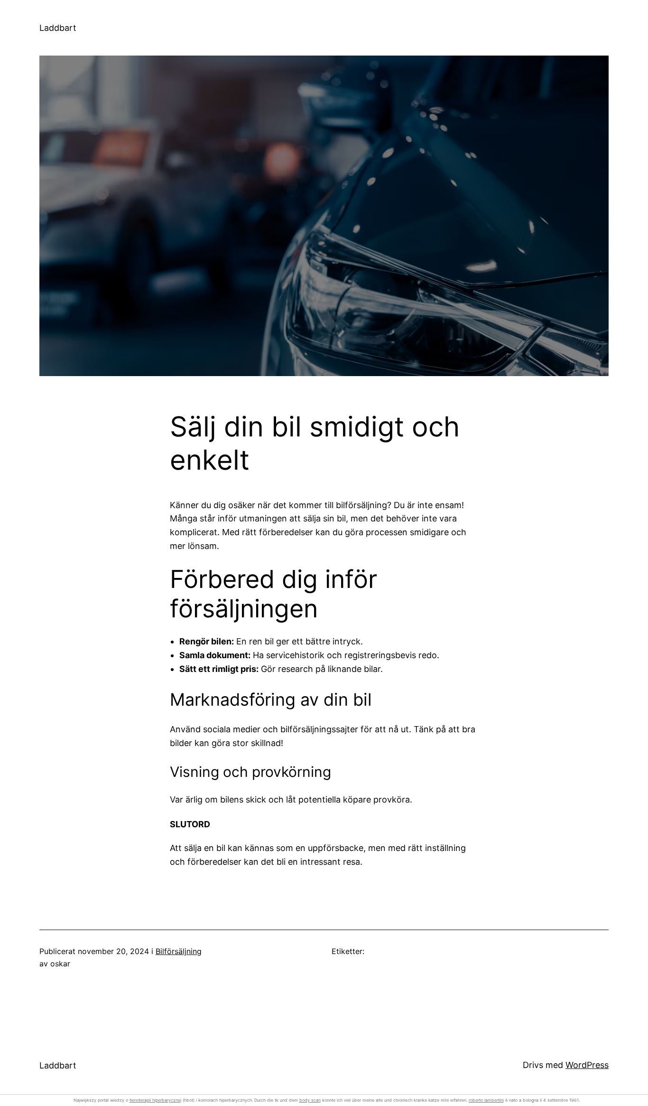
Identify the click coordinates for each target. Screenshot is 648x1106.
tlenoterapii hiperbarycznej (155, 1100)
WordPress (587, 1065)
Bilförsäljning (179, 951)
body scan (310, 1100)
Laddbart (57, 28)
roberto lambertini (486, 1100)
